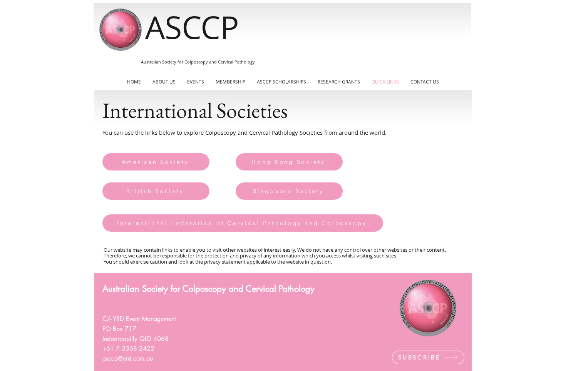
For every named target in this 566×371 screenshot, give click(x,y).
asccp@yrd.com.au (128, 358)
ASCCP (192, 27)
